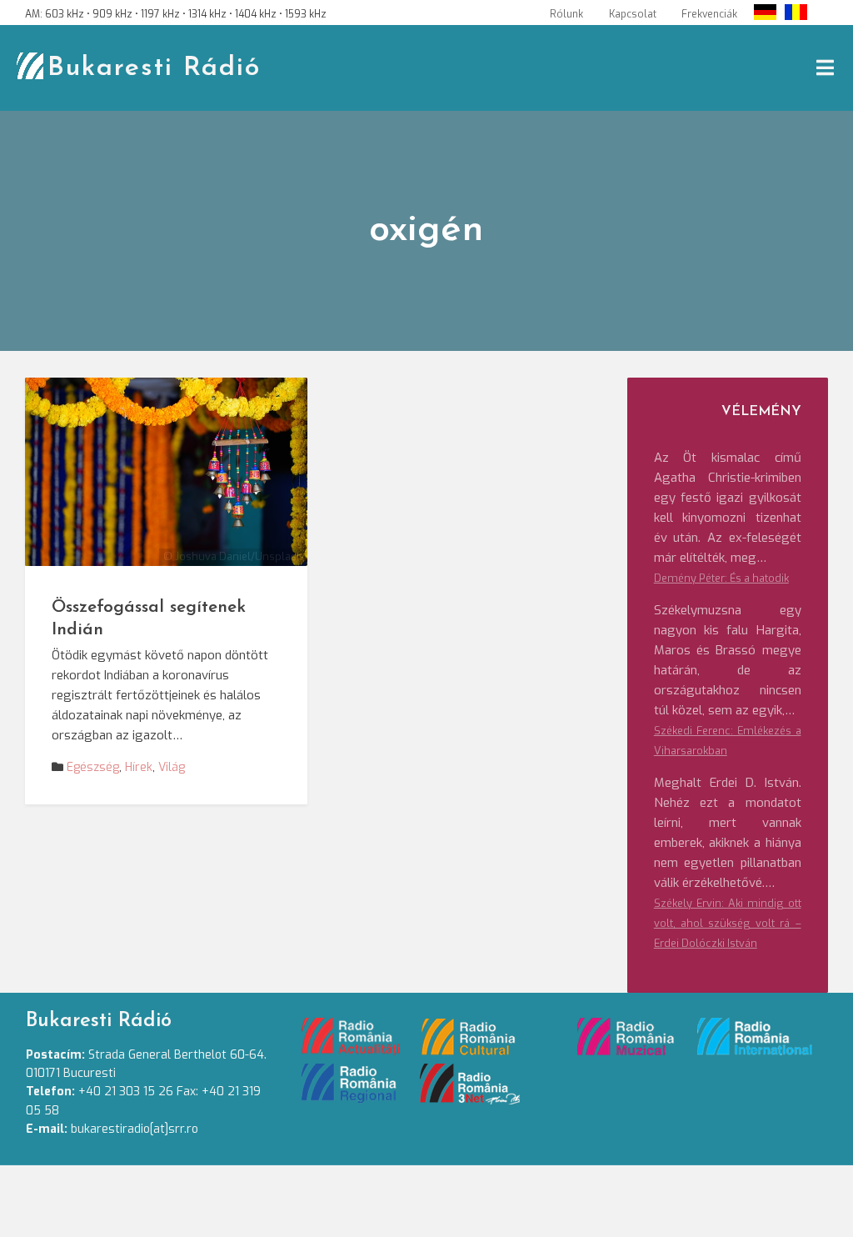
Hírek (138, 767)
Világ (171, 767)
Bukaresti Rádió (154, 68)
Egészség (93, 767)
